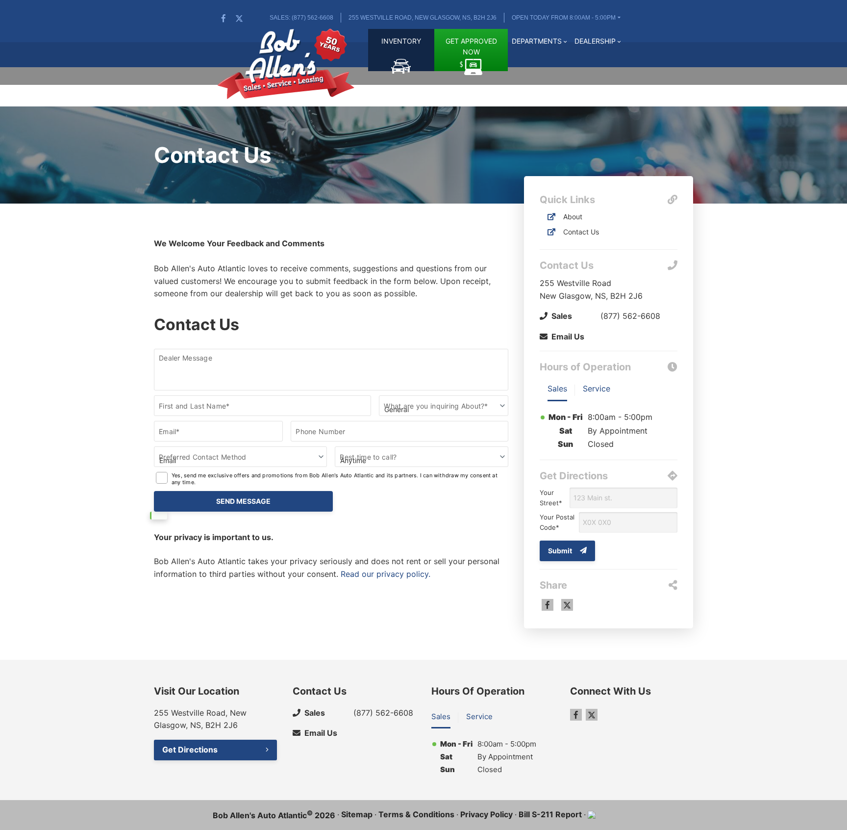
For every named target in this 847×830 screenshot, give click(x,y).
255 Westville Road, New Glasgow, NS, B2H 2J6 (423, 17)
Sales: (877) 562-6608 (301, 18)
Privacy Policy (486, 814)
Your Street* (551, 498)
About (572, 216)
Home (356, 47)
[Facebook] (223, 18)
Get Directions (190, 749)
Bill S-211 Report (550, 814)
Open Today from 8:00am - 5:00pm (564, 18)
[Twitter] (239, 18)
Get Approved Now (471, 46)
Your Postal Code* (557, 522)
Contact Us (581, 232)
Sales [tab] (557, 388)
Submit (560, 550)
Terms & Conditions (416, 814)
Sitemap (357, 814)
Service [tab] (596, 388)
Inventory (401, 41)
